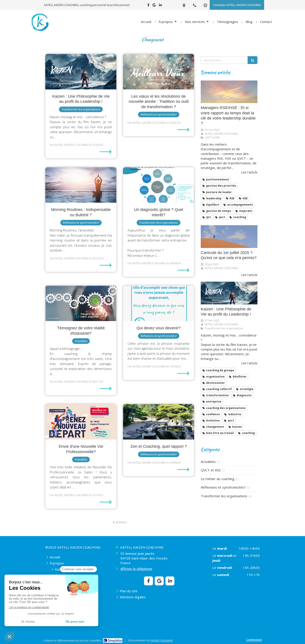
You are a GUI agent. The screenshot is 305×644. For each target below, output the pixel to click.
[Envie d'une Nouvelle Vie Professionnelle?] (80, 422)
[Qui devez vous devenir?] (158, 303)
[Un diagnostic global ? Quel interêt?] (158, 185)
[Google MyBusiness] (154, 5)
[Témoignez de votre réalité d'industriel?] (80, 303)
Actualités (208, 461)
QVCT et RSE (211, 470)
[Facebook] (148, 5)
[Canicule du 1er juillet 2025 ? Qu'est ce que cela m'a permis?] (229, 236)
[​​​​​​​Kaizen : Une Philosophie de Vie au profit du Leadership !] (80, 71)
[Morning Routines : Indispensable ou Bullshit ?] (80, 185)
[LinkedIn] (160, 5)
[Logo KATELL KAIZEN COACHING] (40, 31)
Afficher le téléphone (136, 568)
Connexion (254, 639)
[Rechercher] (252, 60)
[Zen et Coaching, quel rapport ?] (158, 422)
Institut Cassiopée (161, 640)
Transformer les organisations (224, 496)
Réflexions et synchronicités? (223, 487)
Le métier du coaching (217, 479)
